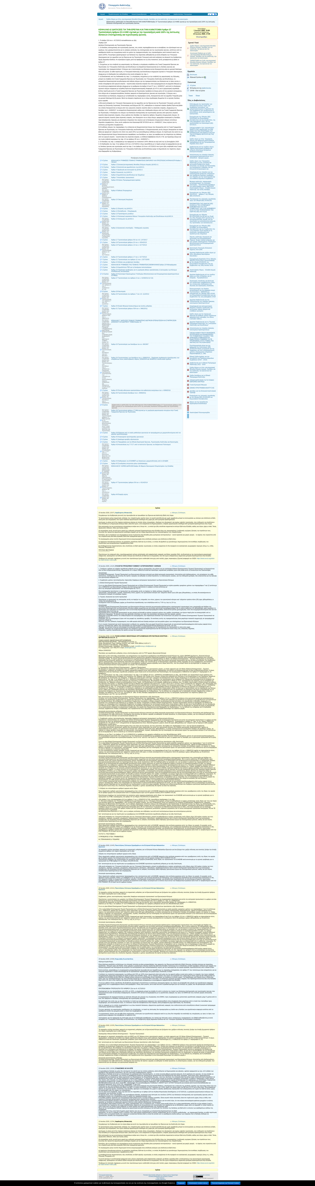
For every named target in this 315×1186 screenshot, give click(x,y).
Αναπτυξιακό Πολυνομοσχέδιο (200, 412)
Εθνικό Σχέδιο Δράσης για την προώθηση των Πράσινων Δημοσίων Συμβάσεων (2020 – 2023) (202, 358)
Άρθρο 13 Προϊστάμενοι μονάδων (122, 213)
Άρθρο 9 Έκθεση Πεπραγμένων (121, 190)
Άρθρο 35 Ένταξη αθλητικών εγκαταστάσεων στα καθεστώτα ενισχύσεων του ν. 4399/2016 (141, 390)
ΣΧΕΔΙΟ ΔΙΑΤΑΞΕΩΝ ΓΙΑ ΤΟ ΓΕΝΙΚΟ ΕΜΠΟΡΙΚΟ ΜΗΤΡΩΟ (202, 380)
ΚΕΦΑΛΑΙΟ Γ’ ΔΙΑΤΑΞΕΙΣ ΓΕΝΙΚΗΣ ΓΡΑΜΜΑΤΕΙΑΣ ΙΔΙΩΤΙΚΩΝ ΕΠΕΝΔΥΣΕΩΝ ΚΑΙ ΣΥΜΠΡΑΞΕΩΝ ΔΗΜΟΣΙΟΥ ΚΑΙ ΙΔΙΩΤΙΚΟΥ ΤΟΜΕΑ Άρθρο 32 (143, 321)
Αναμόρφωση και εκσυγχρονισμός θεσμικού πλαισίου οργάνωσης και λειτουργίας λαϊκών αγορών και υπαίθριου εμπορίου (201, 308)
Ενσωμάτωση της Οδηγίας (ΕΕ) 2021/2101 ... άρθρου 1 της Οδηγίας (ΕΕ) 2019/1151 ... (202, 194)
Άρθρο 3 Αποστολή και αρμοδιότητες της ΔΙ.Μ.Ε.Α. (127, 167)
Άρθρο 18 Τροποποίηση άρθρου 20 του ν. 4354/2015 (129, 242)
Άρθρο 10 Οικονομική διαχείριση (122, 199)
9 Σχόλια (193, 85)
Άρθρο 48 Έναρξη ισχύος (119, 494)
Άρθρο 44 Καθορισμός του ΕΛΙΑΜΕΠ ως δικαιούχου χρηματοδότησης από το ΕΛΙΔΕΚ (139, 461)
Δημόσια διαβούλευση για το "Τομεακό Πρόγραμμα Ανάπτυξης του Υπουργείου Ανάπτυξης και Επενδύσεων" (203, 323)
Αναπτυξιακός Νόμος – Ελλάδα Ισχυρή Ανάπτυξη (202, 270)
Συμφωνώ (181, 1183)
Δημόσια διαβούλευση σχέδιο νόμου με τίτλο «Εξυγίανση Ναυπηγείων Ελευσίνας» (202, 254)
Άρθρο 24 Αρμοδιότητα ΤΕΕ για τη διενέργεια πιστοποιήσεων (131, 267)
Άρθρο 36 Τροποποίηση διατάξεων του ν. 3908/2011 (128, 393)
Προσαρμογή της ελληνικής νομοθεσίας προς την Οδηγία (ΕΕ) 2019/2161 (203, 199)
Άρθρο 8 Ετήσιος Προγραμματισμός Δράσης (126, 180)
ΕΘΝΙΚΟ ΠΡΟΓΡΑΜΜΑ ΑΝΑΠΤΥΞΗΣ (202, 388)
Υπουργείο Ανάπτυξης (119, 5)
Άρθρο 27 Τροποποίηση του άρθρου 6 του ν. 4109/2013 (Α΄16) (132, 278)
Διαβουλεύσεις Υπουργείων (183, 14)
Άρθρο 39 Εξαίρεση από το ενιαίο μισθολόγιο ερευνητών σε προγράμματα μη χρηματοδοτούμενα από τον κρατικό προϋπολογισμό (146, 433)
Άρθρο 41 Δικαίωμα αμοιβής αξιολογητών (125, 439)
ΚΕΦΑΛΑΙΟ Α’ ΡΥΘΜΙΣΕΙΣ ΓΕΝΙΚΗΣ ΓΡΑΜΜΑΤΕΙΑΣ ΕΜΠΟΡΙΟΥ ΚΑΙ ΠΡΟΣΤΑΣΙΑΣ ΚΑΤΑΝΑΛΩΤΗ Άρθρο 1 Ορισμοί (146, 161)
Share (198, 96)
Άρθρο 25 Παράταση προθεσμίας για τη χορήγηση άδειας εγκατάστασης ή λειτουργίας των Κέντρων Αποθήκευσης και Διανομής (144, 270)
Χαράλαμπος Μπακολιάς (123, 512)
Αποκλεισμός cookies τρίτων (198, 1183)
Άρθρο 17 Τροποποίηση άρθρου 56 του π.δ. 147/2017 (129, 240)
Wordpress (196, 1179)
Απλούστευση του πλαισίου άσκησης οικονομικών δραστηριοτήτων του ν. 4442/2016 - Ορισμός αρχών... (202, 156)
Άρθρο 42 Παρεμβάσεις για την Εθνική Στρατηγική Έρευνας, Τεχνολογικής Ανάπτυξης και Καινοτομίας (144, 442)
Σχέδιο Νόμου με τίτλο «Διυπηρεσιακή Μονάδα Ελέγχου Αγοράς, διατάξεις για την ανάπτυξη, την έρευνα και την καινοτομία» (147, 19)
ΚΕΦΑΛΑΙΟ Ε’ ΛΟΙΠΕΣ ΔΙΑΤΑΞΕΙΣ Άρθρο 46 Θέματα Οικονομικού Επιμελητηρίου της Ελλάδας (142, 466)
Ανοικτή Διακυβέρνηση (139, 14)
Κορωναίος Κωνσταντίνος (124, 959)
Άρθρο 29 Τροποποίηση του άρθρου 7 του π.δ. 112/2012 (130, 294)
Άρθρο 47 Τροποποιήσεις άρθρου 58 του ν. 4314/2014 (129, 482)
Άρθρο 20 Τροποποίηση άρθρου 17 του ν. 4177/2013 (129, 257)
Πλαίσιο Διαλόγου (160, 1179)
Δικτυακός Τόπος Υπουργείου (160, 14)
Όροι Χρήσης (160, 1178)
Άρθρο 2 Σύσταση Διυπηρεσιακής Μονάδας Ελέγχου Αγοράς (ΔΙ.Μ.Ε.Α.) (134, 164)
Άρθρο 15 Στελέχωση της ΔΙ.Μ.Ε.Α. (122, 219)
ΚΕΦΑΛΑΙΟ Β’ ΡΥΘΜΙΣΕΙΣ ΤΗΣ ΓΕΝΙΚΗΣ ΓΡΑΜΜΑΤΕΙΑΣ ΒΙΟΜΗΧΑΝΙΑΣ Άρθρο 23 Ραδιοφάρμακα (143, 264)
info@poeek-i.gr (150, 646)
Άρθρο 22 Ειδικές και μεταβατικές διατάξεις (125, 262)
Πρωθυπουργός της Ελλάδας (118, 14)
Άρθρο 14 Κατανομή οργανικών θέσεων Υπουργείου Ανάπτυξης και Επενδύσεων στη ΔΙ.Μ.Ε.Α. (142, 216)
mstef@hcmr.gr (140, 646)
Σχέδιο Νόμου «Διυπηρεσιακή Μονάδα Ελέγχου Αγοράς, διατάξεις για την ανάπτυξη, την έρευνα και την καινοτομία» (203, 48)
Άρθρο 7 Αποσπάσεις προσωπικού (122, 177)
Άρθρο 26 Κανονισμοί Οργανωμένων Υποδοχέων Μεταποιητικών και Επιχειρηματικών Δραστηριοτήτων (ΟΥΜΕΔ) (145, 274)
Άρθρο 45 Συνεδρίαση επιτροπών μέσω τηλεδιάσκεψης (129, 463)
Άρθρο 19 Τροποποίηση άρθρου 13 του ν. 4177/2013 (129, 245)
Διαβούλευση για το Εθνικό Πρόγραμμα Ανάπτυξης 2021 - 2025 (203, 363)
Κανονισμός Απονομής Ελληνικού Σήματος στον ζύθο (201, 248)
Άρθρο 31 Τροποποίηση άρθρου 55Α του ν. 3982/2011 (129, 308)
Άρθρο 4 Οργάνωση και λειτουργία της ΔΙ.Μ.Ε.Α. (127, 169)
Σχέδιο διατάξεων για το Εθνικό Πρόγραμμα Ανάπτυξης (200, 376)
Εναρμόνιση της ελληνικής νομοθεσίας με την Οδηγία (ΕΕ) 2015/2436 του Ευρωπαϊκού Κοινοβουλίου (202, 397)
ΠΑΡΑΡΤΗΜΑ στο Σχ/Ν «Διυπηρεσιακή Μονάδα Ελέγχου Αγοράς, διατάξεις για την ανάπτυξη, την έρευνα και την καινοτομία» (203, 63)
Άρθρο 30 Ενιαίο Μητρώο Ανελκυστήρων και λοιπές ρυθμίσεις (131, 306)
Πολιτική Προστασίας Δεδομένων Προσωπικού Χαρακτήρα (160, 1175)
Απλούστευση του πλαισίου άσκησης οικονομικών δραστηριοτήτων (202, 328)
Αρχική (102, 14)
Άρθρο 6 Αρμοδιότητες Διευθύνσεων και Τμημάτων (127, 175)
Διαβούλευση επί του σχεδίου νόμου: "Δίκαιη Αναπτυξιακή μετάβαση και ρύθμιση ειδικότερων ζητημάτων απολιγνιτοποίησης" (202, 149)
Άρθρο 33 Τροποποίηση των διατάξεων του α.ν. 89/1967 (130, 344)
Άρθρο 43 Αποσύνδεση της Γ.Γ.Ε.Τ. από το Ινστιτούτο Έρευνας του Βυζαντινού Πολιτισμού (141, 444)
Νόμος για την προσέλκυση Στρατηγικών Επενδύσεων (199, 402)
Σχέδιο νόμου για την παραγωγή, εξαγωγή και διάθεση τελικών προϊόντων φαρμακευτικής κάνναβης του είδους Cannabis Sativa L (203, 316)
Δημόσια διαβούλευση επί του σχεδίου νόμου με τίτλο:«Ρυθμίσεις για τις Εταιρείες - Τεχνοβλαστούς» (202, 276)
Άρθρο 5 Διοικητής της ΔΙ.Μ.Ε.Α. (121, 172)
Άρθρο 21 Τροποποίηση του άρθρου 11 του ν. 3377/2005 (130, 259)
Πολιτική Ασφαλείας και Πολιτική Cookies (161, 1176)
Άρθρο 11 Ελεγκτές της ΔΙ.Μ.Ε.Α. (122, 208)
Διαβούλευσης (206, 88)
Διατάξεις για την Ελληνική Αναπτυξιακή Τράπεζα (203, 391)
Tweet (191, 96)
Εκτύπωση (193, 74)
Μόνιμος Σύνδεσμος (178, 512)
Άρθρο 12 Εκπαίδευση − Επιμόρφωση (123, 211)
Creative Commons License (201, 1175)
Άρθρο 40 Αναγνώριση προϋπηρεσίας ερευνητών (127, 437)
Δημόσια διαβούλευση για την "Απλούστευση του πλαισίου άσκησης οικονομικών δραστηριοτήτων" (202, 301)
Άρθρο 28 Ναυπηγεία (118, 291)
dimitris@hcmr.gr (130, 647)
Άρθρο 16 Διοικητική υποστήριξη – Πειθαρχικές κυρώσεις (130, 228)
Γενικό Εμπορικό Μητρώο (198, 385)
